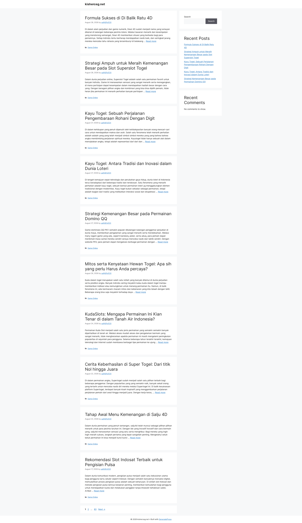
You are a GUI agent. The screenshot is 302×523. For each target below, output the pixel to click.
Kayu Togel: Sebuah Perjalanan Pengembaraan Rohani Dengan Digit (120, 116)
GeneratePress (165, 519)
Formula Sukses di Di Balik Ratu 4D (118, 17)
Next (101, 509)
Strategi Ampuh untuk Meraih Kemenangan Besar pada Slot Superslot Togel (126, 65)
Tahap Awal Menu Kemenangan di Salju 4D (126, 414)
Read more (151, 41)
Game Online (93, 47)
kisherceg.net (95, 4)
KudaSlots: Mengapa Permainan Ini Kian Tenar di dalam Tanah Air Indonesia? (123, 316)
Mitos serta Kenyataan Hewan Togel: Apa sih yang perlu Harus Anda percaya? (128, 266)
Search (187, 17)
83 (95, 509)
